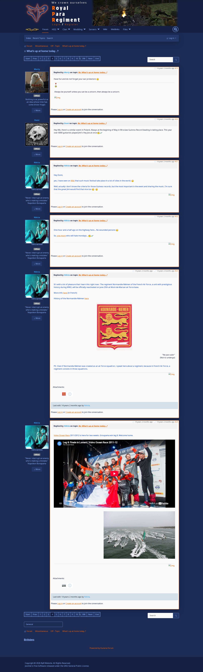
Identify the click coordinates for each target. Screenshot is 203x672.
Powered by (95, 648)
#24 (176, 422)
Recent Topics (39, 38)
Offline (36, 96)
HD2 (54, 29)
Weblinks (115, 29)
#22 (176, 216)
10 (77, 58)
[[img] (55, 85)
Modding (77, 29)
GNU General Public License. (76, 666)
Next (90, 58)
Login (56, 24)
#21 (176, 161)
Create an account (73, 109)
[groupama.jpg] (139, 534)
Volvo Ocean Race (62, 435)
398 (83, 58)
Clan (65, 29)
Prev (35, 58)
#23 (176, 271)
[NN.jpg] (114, 326)
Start (28, 58)
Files (125, 29)
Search (50, 38)
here (65, 293)
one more (61, 235)
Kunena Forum (106, 648)
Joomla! (28, 666)
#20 (176, 119)
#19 (176, 68)
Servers (92, 29)
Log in (60, 109)
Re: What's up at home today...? (92, 72)
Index (28, 38)
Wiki (105, 29)
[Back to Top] (199, 667)
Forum (45, 29)
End (97, 58)
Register (71, 24)
